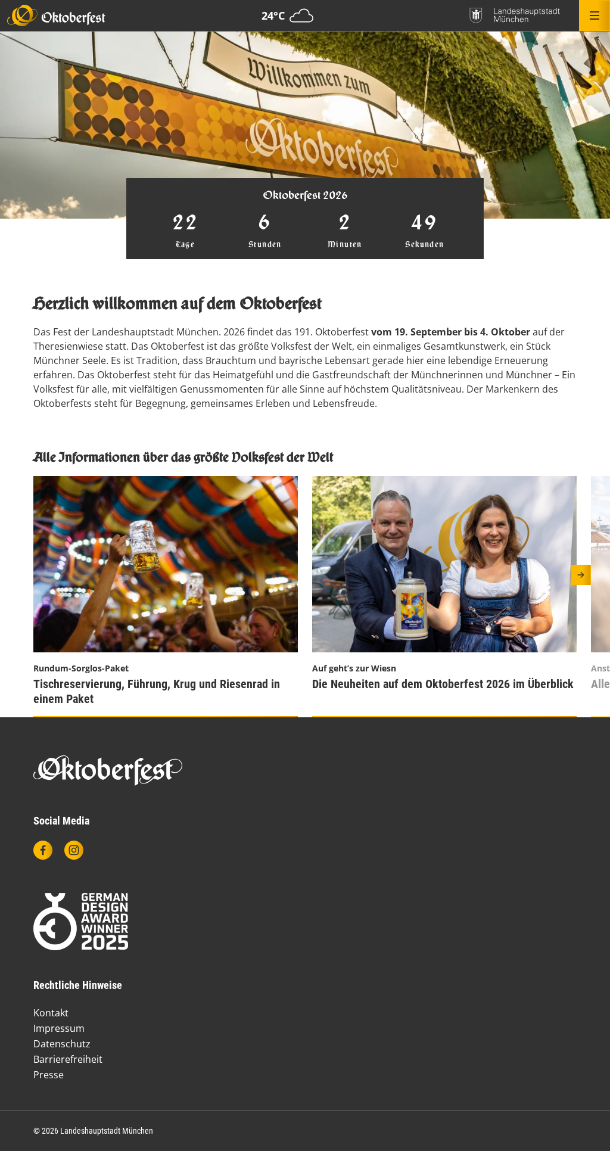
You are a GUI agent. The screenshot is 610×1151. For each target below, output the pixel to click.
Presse (48, 1074)
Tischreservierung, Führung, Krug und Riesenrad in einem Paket (156, 691)
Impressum (59, 1028)
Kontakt (51, 1012)
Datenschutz (62, 1043)
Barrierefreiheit (67, 1059)
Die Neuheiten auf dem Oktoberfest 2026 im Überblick (443, 684)
